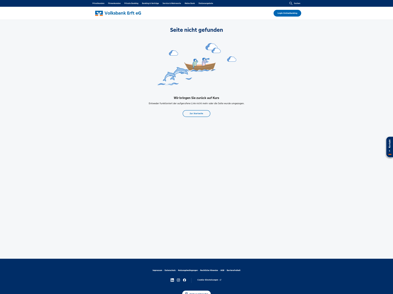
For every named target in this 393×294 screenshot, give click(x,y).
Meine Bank (190, 3)
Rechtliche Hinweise (209, 270)
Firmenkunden (114, 3)
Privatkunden (98, 3)
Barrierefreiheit (233, 270)
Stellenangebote (205, 3)
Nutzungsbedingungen (188, 270)
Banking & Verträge (150, 3)
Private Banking (131, 3)
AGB (222, 270)
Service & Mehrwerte (172, 3)
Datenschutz (170, 270)
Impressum (157, 270)
